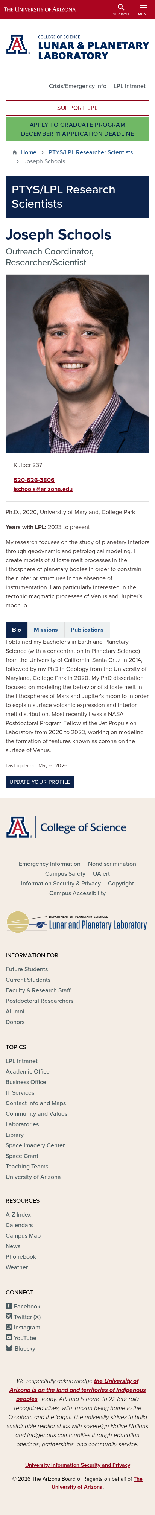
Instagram (27, 1327)
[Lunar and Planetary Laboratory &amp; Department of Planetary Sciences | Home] (77, 47)
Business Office (26, 1082)
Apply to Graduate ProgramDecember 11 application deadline (77, 129)
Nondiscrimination (112, 864)
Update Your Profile (39, 782)
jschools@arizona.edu (43, 489)
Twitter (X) (27, 1317)
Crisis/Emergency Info (77, 86)
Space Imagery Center (35, 1145)
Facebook (27, 1306)
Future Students (27, 969)
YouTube (25, 1338)
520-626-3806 (34, 480)
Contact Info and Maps (36, 1103)
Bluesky (25, 1348)
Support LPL (77, 108)
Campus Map (23, 1236)
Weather (17, 1267)
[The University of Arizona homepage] (45, 9)
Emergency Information (50, 864)
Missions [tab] (46, 630)
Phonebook (21, 1257)
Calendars (19, 1225)
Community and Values (36, 1114)
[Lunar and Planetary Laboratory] (77, 920)
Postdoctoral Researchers (39, 1001)
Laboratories (22, 1124)
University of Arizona (33, 1177)
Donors (15, 1022)
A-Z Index (18, 1214)
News (13, 1246)
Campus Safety (65, 874)
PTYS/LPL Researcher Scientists (91, 152)
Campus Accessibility (77, 893)
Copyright (121, 883)
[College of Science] (77, 827)
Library (15, 1135)
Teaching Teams (27, 1166)
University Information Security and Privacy (77, 1465)
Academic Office (28, 1071)
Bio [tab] (16, 630)
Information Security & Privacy (61, 883)
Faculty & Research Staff (38, 990)
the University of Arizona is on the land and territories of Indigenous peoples (77, 1390)
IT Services (20, 1093)
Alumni (15, 1011)
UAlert (101, 874)
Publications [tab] (87, 630)
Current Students (28, 980)
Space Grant (22, 1156)
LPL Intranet (130, 86)
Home (28, 152)
